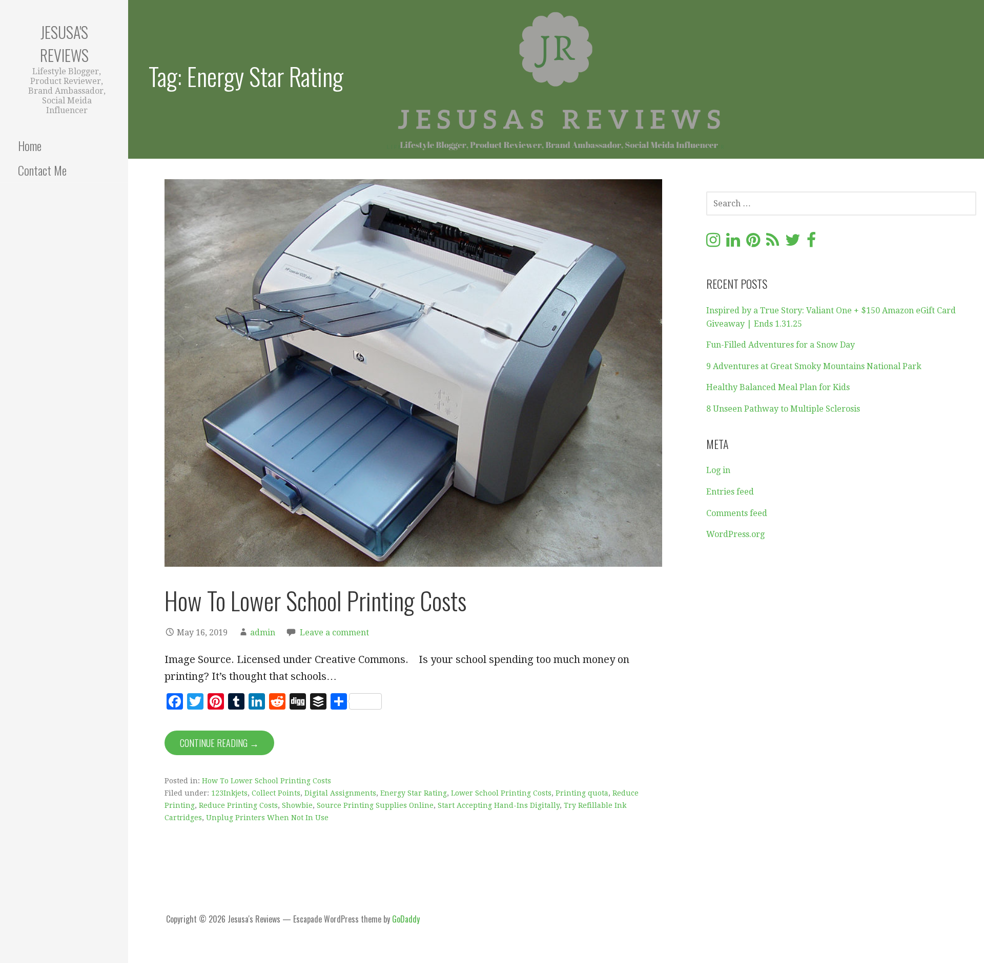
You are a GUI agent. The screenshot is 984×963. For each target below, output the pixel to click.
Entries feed (730, 492)
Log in (718, 470)
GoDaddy (406, 919)
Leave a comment (334, 632)
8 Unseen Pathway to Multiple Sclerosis (783, 409)
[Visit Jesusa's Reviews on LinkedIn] (733, 243)
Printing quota (582, 793)
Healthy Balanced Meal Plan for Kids (778, 387)
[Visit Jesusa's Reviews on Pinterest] (753, 243)
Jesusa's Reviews (64, 43)
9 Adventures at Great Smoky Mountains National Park (813, 366)
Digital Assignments (340, 793)
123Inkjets (229, 793)
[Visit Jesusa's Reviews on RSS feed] (772, 243)
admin (262, 632)
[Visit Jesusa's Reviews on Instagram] (713, 243)
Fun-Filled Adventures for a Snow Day (780, 345)
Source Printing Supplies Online (375, 805)
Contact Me (42, 170)
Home (30, 145)
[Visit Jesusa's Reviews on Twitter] (793, 243)
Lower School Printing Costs (501, 793)
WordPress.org (735, 534)
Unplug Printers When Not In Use (267, 818)
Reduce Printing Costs (238, 805)
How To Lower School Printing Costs (315, 600)
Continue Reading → (219, 743)
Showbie (297, 805)
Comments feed (736, 513)
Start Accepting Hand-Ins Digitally (499, 805)
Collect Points (276, 793)
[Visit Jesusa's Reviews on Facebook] (811, 243)
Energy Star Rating (413, 793)
